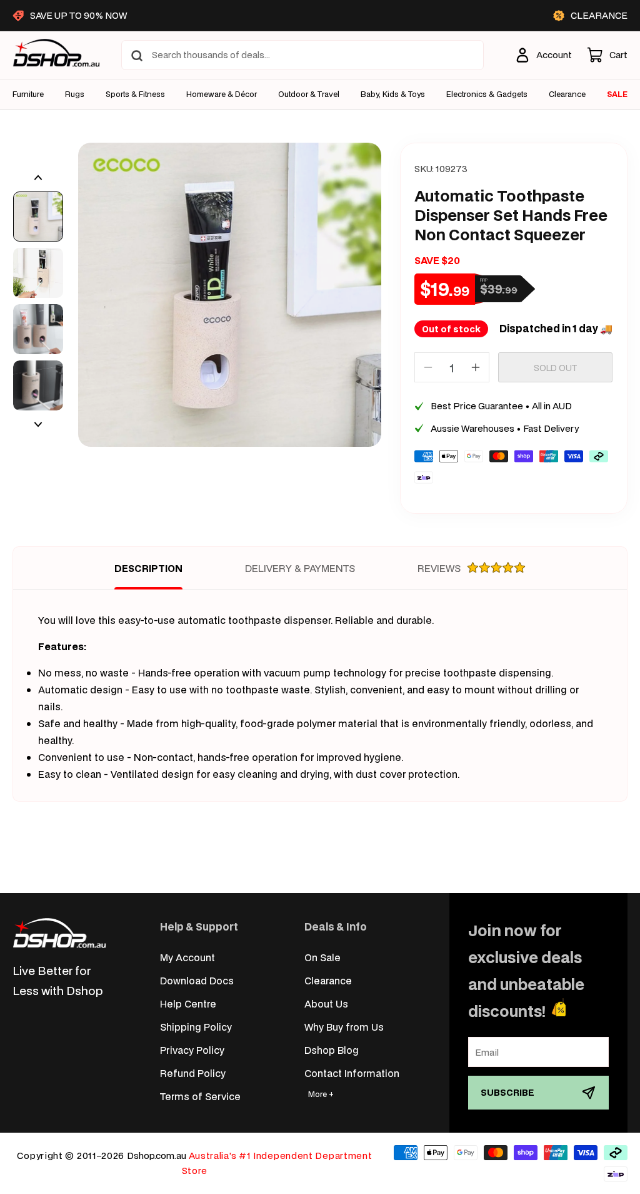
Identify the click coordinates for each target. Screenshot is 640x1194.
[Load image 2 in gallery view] (38, 273)
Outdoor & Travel (308, 94)
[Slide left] (38, 177)
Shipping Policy (196, 1026)
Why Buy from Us (344, 1026)
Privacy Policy (192, 1049)
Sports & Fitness (135, 94)
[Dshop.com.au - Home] (59, 932)
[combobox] (302, 55)
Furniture (28, 94)
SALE (617, 94)
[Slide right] (38, 424)
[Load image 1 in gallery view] (38, 216)
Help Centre (188, 1003)
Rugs (74, 94)
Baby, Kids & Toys (393, 94)
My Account (187, 957)
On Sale (322, 957)
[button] (607, 55)
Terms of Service (200, 1096)
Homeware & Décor (221, 94)
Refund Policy (193, 1072)
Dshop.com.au (156, 1155)
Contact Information (351, 1072)
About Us (326, 1003)
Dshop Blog (331, 1049)
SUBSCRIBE (507, 1092)
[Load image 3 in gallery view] (38, 329)
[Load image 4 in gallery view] (38, 385)
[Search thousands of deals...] (137, 56)
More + (321, 1094)
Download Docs (197, 980)
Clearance (328, 980)
